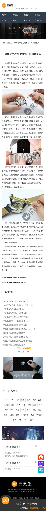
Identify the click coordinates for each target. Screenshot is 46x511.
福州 (23, 410)
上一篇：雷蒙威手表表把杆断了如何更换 (14, 278)
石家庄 (11, 415)
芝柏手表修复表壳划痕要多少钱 (15, 325)
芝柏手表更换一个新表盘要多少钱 (15, 321)
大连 (17, 410)
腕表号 (3, 15)
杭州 (28, 400)
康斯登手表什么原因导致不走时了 (15, 337)
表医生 (3, 20)
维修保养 (16, 20)
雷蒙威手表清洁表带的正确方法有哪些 (17, 341)
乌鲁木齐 (25, 415)
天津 (18, 405)
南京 (35, 405)
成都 (34, 400)
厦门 (5, 415)
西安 (32, 415)
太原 (17, 415)
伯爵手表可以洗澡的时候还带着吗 (15, 317)
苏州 (31, 420)
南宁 (39, 410)
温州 (25, 420)
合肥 (28, 410)
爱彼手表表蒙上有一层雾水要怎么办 (16, 301)
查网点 (37, 15)
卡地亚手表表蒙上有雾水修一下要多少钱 (18, 305)
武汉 (6, 410)
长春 (14, 420)
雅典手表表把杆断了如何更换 (14, 333)
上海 (11, 400)
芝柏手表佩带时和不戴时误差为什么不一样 (19, 329)
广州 (17, 400)
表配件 (31, 498)
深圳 (23, 400)
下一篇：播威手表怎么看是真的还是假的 (14, 282)
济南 (23, 405)
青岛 (40, 405)
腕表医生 (9, 43)
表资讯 (15, 15)
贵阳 (39, 400)
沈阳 (12, 405)
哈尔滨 (6, 405)
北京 (6, 400)
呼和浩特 (39, 415)
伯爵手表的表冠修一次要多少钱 (15, 313)
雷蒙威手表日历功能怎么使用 (14, 345)
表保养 (26, 498)
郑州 (11, 410)
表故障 (37, 498)
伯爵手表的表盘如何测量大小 (14, 309)
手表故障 (27, 20)
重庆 (20, 420)
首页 (4, 43)
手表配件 (38, 20)
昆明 (29, 405)
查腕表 (26, 15)
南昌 (34, 410)
